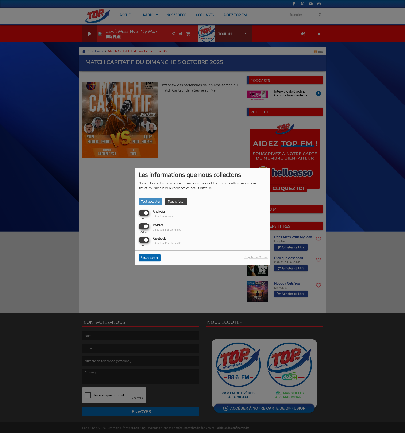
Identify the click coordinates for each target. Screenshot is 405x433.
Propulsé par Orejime (256, 256)
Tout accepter (150, 201)
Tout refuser (176, 201)
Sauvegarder (149, 257)
